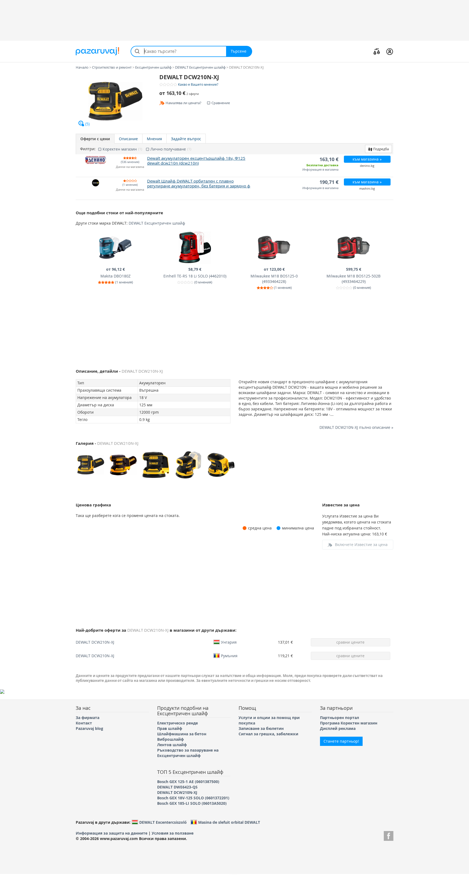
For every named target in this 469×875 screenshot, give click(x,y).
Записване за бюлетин (261, 728)
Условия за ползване (173, 833)
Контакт (84, 723)
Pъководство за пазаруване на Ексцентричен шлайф (187, 753)
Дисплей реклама (338, 728)
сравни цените (350, 642)
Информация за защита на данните (111, 833)
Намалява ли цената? (183, 102)
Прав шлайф (169, 728)
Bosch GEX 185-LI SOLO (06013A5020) (192, 803)
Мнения (154, 138)
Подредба (380, 149)
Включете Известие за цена (361, 544)
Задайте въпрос (186, 138)
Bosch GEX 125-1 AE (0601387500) (188, 781)
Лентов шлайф (172, 744)
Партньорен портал (339, 717)
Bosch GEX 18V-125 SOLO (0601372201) (193, 797)
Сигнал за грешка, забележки (268, 733)
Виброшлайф (170, 739)
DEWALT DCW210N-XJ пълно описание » (356, 427)
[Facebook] (388, 835)
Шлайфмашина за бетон (181, 733)
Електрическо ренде (177, 723)
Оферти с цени (95, 138)
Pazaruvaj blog (89, 728)
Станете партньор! (341, 741)
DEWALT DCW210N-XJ (95, 642)
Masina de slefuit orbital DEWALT (229, 822)
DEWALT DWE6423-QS (177, 787)
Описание (128, 138)
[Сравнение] (377, 51)
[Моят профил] (390, 51)
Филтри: (88, 149)
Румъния (229, 655)
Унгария (229, 642)
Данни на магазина (130, 167)
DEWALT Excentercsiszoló (163, 822)
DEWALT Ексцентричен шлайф (157, 223)
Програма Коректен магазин (348, 723)
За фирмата (87, 717)
